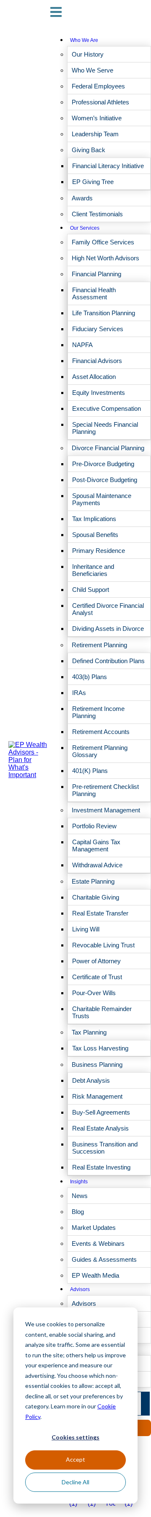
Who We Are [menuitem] (84, 40)
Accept (75, 1459)
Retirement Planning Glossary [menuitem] (100, 751)
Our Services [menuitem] (84, 228)
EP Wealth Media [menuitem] (95, 1275)
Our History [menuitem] (88, 54)
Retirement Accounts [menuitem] (101, 731)
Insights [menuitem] (79, 1182)
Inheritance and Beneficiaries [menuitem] (93, 570)
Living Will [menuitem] (85, 929)
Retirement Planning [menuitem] (99, 644)
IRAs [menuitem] (79, 692)
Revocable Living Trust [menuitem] (103, 945)
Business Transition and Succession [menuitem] (105, 1148)
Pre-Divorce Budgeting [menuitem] (103, 463)
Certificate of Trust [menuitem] (97, 976)
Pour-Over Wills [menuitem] (94, 992)
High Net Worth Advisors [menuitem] (105, 258)
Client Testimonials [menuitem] (97, 214)
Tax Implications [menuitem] (94, 518)
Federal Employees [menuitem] (98, 86)
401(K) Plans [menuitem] (90, 770)
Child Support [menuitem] (90, 589)
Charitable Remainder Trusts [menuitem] (102, 1012)
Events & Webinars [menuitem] (98, 1243)
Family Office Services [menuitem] (103, 242)
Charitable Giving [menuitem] (95, 897)
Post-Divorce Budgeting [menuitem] (104, 479)
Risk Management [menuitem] (97, 1096)
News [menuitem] (80, 1195)
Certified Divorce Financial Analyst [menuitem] (108, 609)
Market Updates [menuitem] (94, 1227)
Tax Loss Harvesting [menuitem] (100, 1048)
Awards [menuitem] (82, 198)
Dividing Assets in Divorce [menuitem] (108, 628)
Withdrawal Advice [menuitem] (97, 865)
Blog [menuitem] (78, 1211)
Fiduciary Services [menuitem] (97, 328)
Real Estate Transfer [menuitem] (100, 913)
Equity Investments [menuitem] (98, 392)
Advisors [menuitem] (80, 1289)
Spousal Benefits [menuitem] (95, 534)
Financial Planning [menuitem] (96, 273)
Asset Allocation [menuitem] (94, 376)
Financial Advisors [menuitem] (97, 360)
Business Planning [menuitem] (97, 1064)
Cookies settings (75, 1437)
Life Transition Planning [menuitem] (103, 312)
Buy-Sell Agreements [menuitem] (101, 1112)
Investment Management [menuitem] (106, 810)
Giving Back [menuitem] (88, 149)
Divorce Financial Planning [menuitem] (108, 447)
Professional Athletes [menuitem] (100, 102)
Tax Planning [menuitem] (89, 1032)
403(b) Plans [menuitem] (89, 676)
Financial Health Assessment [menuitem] (94, 293)
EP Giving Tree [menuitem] (93, 181)
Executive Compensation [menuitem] (106, 408)
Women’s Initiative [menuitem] (97, 118)
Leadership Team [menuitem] (95, 133)
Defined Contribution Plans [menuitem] (108, 660)
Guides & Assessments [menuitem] (104, 1259)
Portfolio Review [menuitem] (94, 826)
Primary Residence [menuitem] (98, 550)
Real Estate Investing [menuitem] (101, 1167)
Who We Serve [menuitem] (92, 70)
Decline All (75, 1482)
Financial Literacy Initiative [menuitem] (108, 165)
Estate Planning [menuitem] (93, 881)
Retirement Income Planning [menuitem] (98, 712)
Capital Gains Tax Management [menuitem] (96, 845)
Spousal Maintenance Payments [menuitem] (101, 499)
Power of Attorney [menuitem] (96, 961)
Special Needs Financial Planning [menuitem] (105, 428)
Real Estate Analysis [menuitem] (100, 1128)
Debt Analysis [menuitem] (91, 1080)
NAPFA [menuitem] (82, 344)
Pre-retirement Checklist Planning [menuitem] (105, 790)
